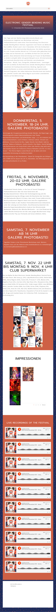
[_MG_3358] (28, 381)
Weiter (44, 405)
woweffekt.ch (18, 586)
